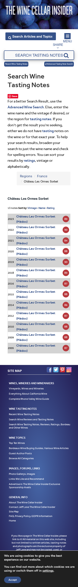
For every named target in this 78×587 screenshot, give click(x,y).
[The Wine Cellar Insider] (39, 9)
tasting (48, 131)
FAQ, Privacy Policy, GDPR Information (30, 516)
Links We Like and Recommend (26, 478)
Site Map (14, 511)
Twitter (55, 369)
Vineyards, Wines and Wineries (26, 388)
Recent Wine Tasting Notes (16, 63)
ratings (29, 160)
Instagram (69, 369)
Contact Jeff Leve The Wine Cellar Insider (32, 507)
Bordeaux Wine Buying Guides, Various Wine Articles (39, 448)
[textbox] (39, 55)
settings (48, 571)
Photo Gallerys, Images (22, 473)
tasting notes (40, 119)
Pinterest (62, 369)
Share (58, 44)
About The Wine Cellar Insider (25, 502)
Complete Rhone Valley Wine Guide (29, 398)
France (42, 176)
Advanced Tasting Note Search (60, 63)
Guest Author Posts (20, 453)
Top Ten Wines (17, 443)
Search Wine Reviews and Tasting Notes (31, 419)
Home (12, 520)
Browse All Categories (21, 458)
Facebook (49, 369)
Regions (26, 176)
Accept (12, 580)
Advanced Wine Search (26, 107)
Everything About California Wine (28, 393)
